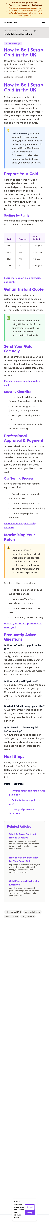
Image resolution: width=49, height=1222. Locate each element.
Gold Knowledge (29, 31)
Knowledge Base (11, 31)
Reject (30, 1207)
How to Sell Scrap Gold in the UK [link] (18, 34)
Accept (30, 1212)
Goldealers (10, 22)
